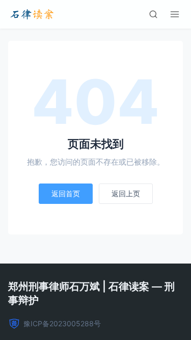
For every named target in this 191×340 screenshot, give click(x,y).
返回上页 (126, 193)
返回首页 (65, 193)
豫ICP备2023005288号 (62, 323)
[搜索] (153, 14)
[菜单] (175, 14)
